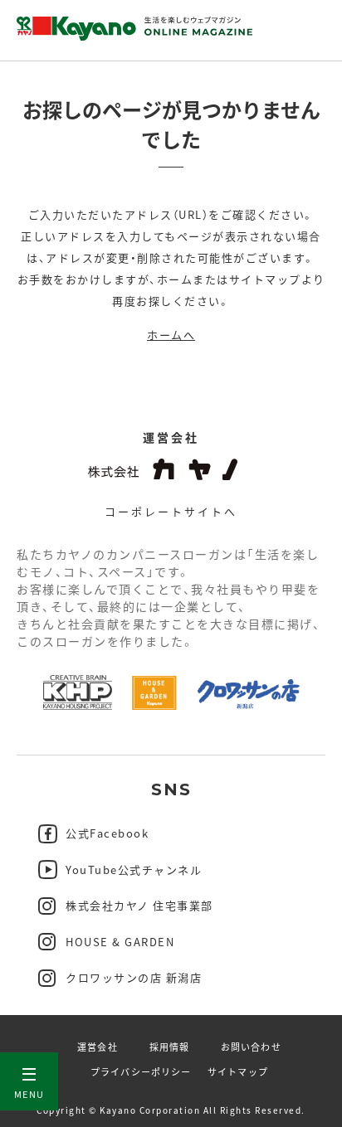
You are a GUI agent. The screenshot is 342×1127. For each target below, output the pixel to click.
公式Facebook (107, 833)
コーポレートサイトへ (171, 511)
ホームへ (171, 334)
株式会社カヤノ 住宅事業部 (139, 905)
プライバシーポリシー (140, 1071)
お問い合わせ (251, 1046)
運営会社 (97, 1046)
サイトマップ (238, 1071)
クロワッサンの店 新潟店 (134, 977)
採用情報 (169, 1046)
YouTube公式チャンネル (134, 869)
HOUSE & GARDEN (120, 942)
